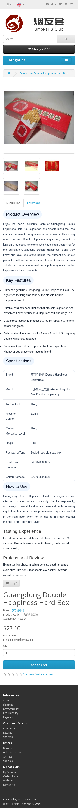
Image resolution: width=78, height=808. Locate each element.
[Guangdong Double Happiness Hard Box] (39, 118)
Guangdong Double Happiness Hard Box (43, 73)
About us (8, 700)
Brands (7, 748)
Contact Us (9, 728)
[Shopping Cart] (65, 4)
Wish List (8, 780)
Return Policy (10, 713)
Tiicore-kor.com (27, 799)
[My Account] (53, 4)
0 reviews (28, 674)
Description (13, 203)
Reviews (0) (33, 203)
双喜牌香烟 (18, 610)
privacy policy (11, 709)
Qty (5, 646)
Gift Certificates (12, 752)
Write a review (44, 674)
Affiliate (7, 756)
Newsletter (9, 784)
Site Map (8, 737)
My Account (10, 772)
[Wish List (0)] (60, 4)
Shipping (8, 704)
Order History (11, 776)
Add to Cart (39, 665)
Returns (7, 732)
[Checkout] (71, 4)
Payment (8, 717)
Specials (8, 761)
